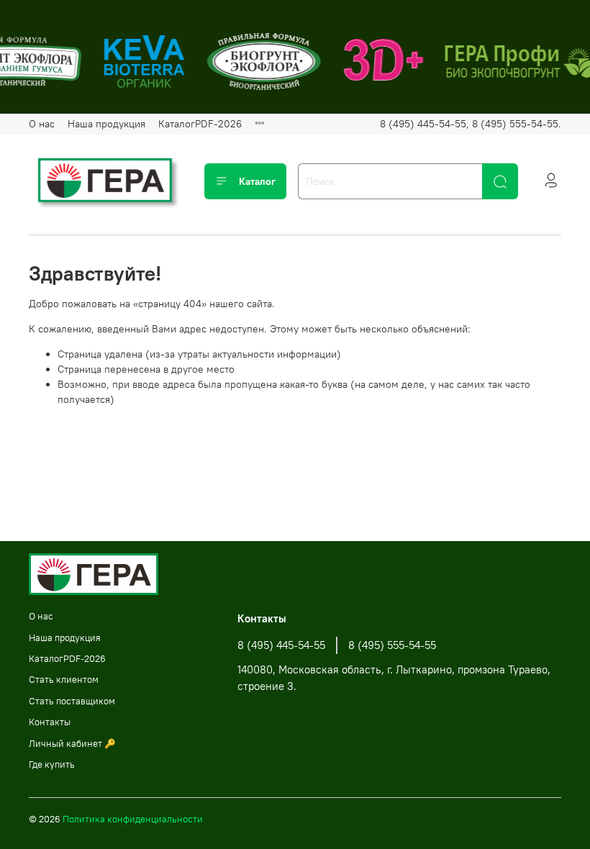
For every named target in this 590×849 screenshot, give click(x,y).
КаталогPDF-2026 (200, 123)
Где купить (52, 764)
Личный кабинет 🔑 (72, 743)
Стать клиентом (64, 679)
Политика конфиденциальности (133, 819)
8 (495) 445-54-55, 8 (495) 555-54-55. (470, 123)
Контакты (50, 722)
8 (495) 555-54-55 (392, 645)
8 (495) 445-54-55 (281, 645)
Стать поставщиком (72, 701)
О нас (42, 123)
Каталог (257, 181)
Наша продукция (106, 123)
